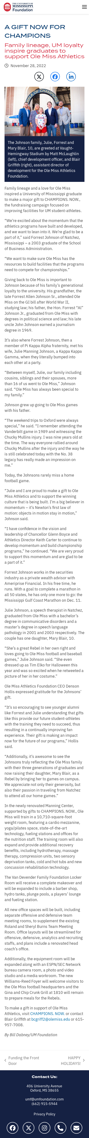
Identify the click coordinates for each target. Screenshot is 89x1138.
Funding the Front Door (22, 1060)
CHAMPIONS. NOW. (47, 1013)
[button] (84, 7)
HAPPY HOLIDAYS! (65, 1060)
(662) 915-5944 (44, 1103)
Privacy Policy (44, 1113)
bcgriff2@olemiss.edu (50, 1019)
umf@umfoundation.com (44, 1099)
